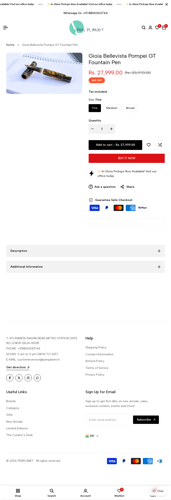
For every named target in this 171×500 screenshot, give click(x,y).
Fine (95, 108)
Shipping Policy (96, 347)
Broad (130, 108)
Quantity (95, 120)
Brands (11, 401)
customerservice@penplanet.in (38, 359)
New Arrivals (14, 421)
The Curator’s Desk (19, 435)
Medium (111, 108)
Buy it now (126, 158)
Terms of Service (97, 368)
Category (12, 408)
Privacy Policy (95, 374)
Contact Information (99, 354)
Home (10, 45)
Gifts (9, 415)
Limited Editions (17, 428)
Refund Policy (95, 361)
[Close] (166, 4)
